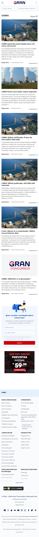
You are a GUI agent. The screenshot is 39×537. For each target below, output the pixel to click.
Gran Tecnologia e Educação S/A (28, 516)
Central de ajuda (27, 403)
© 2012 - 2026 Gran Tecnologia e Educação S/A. (19, 496)
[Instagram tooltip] (22, 510)
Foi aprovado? (27, 426)
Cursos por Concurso (8, 451)
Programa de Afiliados (9, 421)
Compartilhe (32, 63)
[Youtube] (18, 510)
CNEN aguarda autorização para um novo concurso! (18, 45)
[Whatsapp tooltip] (25, 510)
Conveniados (6, 418)
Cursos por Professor (8, 460)
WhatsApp (25, 409)
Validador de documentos (10, 415)
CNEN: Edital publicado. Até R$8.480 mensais (18, 184)
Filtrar (33, 16)
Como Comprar (6, 409)
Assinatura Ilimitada (8, 436)
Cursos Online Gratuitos (9, 466)
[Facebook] (29, 510)
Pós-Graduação (7, 448)
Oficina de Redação (8, 463)
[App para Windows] (5, 510)
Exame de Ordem (7, 442)
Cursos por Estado (7, 457)
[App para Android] (15, 510)
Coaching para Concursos (10, 439)
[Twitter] (32, 510)
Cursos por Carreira (8, 454)
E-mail (24, 412)
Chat (24, 406)
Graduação (5, 445)
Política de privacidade (19, 499)
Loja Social (5, 412)
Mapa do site (20, 505)
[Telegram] (35, 510)
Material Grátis (26, 439)
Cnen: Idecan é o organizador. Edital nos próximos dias (18, 232)
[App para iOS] (11, 510)
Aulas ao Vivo (25, 442)
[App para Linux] (8, 510)
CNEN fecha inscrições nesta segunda (19, 92)
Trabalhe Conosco (7, 424)
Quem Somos (6, 403)
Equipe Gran (5, 62)
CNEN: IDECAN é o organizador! (16, 279)
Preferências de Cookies (9, 427)
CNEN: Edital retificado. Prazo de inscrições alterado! (17, 138)
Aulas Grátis (25, 445)
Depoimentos (25, 436)
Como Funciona (6, 406)
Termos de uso (19, 502)
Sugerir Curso (25, 448)
